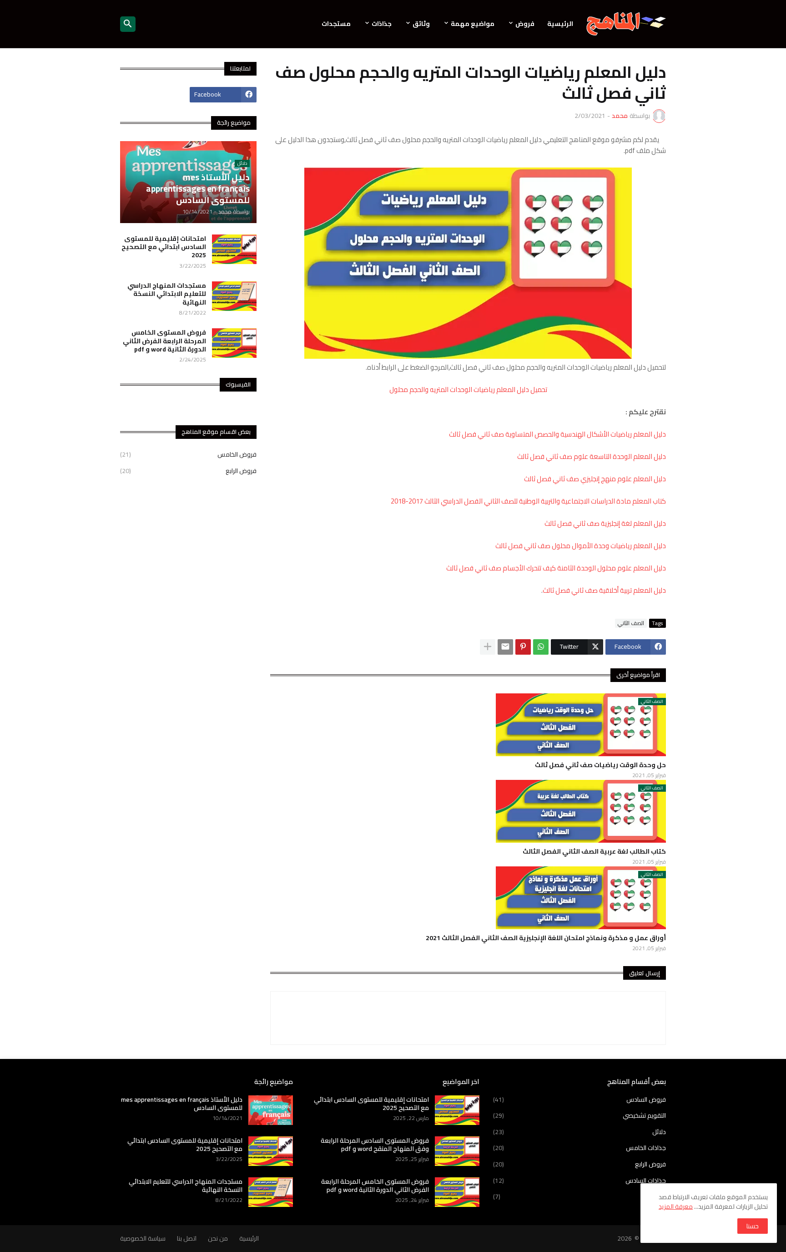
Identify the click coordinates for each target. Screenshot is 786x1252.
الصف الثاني (631, 623)
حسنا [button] (752, 1226)
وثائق (421, 24)
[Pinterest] (523, 647)
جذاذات (382, 24)
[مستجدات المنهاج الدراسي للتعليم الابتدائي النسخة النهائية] (234, 296)
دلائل (579, 1132)
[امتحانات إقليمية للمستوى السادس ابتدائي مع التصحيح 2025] (234, 249)
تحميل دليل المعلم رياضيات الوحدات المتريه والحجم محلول (468, 389)
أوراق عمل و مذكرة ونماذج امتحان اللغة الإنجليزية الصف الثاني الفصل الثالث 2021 (546, 938)
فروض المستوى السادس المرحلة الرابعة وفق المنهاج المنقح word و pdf (375, 1144)
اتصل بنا (186, 1238)
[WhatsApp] (541, 647)
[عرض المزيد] (487, 647)
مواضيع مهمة (472, 24)
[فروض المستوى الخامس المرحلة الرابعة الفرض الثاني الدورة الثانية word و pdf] (234, 343)
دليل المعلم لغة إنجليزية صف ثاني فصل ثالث (605, 523)
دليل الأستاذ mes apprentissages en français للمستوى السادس (181, 1103)
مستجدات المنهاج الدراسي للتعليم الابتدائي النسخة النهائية (166, 293)
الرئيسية (560, 24)
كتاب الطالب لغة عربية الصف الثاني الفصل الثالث (594, 851)
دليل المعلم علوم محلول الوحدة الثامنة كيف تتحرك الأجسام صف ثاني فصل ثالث (556, 568)
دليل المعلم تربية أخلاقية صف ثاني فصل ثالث (604, 590)
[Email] (505, 647)
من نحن (218, 1238)
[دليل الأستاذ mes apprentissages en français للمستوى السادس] (270, 1110)
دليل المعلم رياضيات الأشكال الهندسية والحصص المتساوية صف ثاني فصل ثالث (557, 434)
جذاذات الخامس (579, 1148)
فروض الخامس (188, 455)
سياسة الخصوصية (143, 1238)
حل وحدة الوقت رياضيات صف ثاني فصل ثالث (600, 765)
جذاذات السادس (579, 1180)
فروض (524, 24)
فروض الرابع (188, 470)
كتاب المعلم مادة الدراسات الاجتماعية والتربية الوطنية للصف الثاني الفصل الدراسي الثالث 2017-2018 (528, 501)
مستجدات (336, 24)
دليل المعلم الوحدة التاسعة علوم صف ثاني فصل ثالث (591, 456)
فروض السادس (579, 1100)
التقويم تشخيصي (579, 1115)
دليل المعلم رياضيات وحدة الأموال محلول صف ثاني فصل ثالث (580, 545)
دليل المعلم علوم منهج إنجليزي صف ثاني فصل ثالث (595, 478)
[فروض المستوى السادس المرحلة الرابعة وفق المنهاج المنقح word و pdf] (457, 1151)
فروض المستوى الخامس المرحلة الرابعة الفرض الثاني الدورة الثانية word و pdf (164, 340)
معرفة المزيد (676, 1206)
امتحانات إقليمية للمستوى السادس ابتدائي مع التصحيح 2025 (163, 247)
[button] (128, 24)
